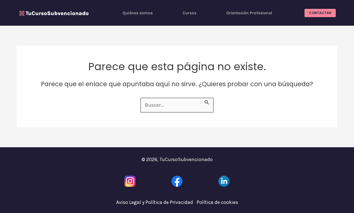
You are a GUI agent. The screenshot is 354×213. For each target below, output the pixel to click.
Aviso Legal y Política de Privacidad (154, 202)
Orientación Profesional (249, 12)
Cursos (189, 12)
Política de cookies (217, 202)
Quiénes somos (138, 12)
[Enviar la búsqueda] (206, 101)
